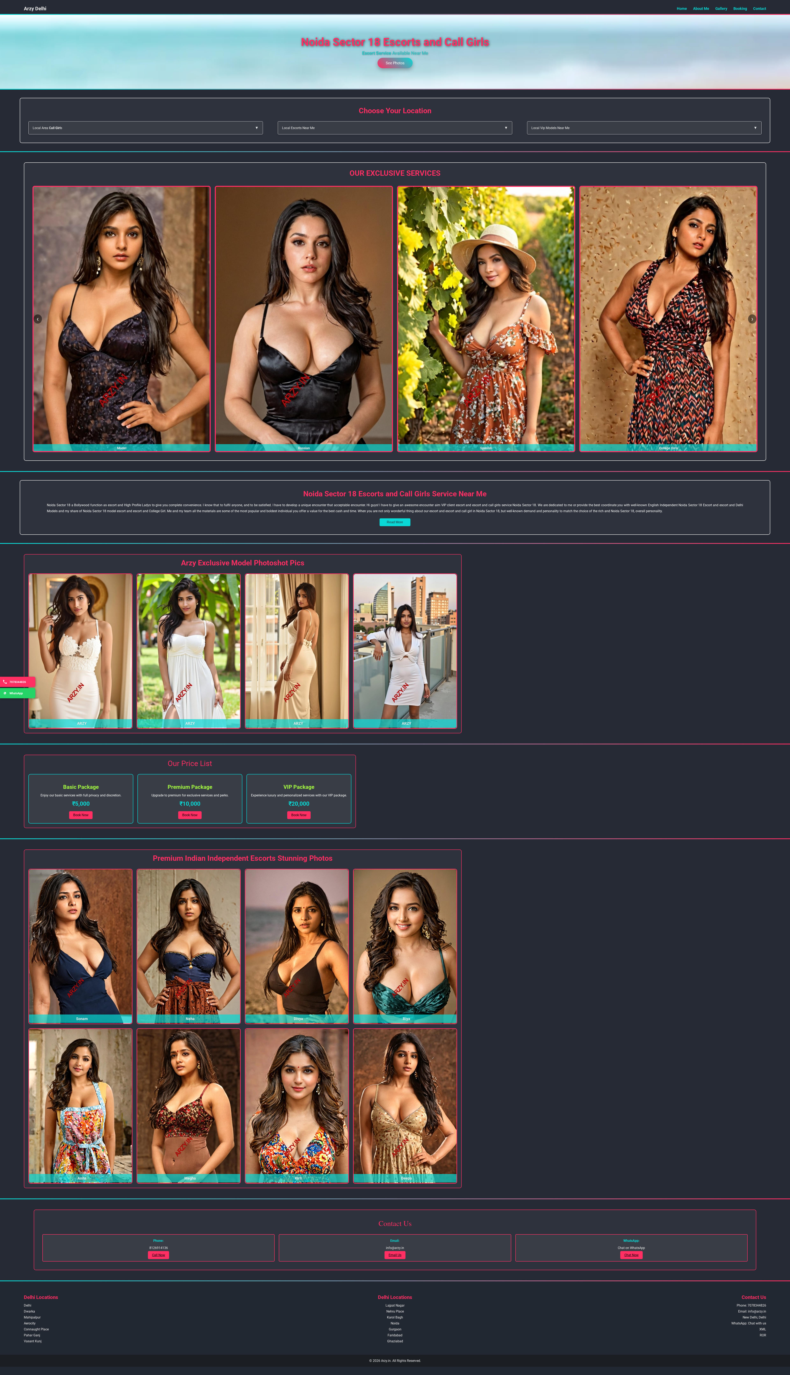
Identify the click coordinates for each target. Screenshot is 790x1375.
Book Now (80, 815)
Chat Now (631, 1255)
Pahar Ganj (32, 1335)
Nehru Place (395, 1311)
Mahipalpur (32, 1317)
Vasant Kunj (33, 1341)
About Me (701, 8)
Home (682, 8)
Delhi (27, 1305)
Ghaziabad (395, 1341)
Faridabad (395, 1335)
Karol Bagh (395, 1317)
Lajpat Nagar (395, 1305)
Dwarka (29, 1311)
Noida (395, 1323)
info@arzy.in (395, 1248)
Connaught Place (36, 1329)
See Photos (395, 63)
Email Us (395, 1255)
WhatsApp (16, 693)
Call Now (158, 1255)
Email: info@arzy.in (752, 1311)
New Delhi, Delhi (754, 1317)
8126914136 (158, 1248)
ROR (763, 1335)
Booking (740, 8)
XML (762, 1329)
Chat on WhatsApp (631, 1248)
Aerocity (30, 1323)
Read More (395, 522)
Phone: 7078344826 (751, 1305)
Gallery (721, 8)
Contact (759, 8)
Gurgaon (395, 1329)
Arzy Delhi (35, 9)
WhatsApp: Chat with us (748, 1323)
